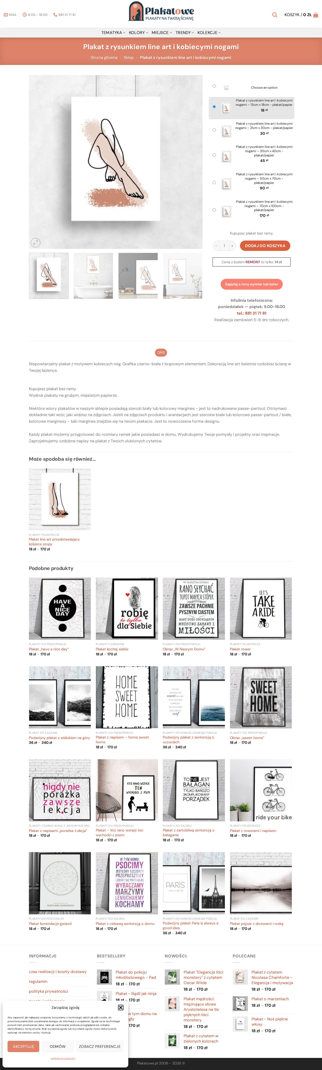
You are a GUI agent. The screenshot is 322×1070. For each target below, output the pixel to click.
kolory (137, 32)
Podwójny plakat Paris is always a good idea (190, 925)
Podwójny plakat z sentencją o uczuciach (188, 740)
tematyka (111, 32)
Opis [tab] (161, 352)
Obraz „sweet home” (247, 738)
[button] (120, 1007)
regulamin (38, 981)
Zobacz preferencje (99, 1046)
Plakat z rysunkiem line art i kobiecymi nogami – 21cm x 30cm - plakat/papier (264, 126)
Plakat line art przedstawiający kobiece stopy (54, 542)
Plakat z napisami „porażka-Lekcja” (58, 831)
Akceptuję (23, 1046)
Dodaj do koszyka (265, 245)
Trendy (183, 32)
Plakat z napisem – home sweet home (122, 740)
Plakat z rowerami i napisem (253, 831)
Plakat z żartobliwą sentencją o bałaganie (189, 833)
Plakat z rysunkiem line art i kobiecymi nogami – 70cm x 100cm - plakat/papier (264, 206)
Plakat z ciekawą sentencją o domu (125, 924)
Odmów (58, 1046)
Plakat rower (240, 649)
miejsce (160, 32)
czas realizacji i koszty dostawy (58, 971)
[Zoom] (36, 243)
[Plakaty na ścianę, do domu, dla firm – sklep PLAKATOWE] (161, 14)
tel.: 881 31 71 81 (251, 313)
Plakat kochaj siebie (112, 649)
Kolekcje (207, 32)
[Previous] (38, 162)
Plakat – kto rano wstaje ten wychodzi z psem (119, 833)
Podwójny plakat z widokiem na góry (59, 738)
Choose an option (264, 88)
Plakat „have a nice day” (49, 649)
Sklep (129, 57)
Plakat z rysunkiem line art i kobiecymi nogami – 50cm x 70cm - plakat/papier (264, 178)
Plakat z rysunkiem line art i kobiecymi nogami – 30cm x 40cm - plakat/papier (264, 151)
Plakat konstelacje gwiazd (50, 924)
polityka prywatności (63, 1058)
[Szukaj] (274, 14)
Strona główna (104, 57)
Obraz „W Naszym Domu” (184, 649)
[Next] (192, 162)
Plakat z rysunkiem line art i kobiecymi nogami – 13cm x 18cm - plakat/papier (264, 102)
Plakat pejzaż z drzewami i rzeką (256, 924)
